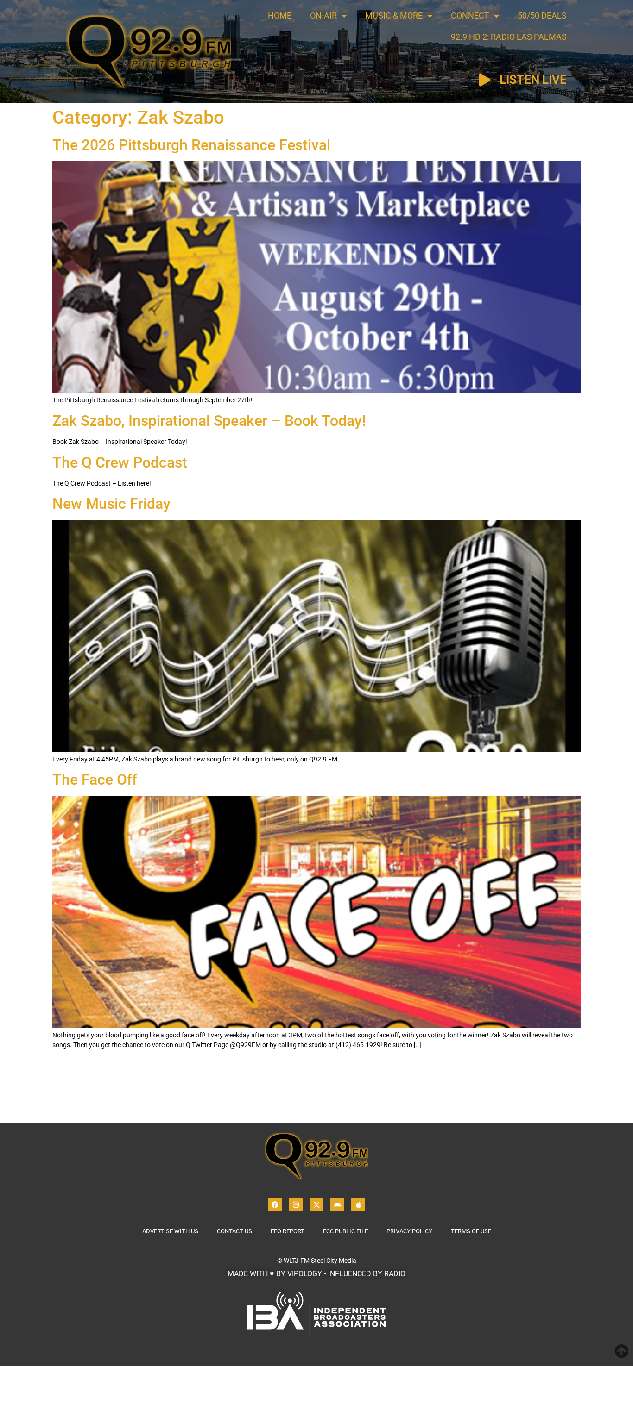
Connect (470, 15)
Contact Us (234, 1231)
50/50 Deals (542, 15)
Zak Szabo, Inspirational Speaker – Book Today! (209, 421)
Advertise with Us (170, 1231)
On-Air (323, 15)
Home (279, 15)
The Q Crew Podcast (119, 462)
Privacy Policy (409, 1231)
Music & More (394, 15)
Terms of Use (471, 1231)
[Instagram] (296, 1204)
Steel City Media (333, 1260)
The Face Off (94, 779)
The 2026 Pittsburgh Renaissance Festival (191, 145)
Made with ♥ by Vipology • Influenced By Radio (316, 1273)
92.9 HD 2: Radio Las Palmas (509, 37)
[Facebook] (275, 1204)
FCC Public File (345, 1231)
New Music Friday (111, 503)
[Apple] (358, 1204)
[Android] (337, 1204)
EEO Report (287, 1231)
